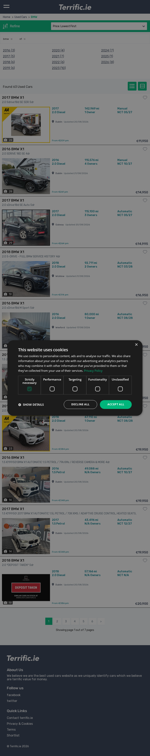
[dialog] (74, 378)
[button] (31, 404)
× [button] (136, 344)
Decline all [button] (80, 404)
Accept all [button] (115, 404)
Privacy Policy (93, 371)
